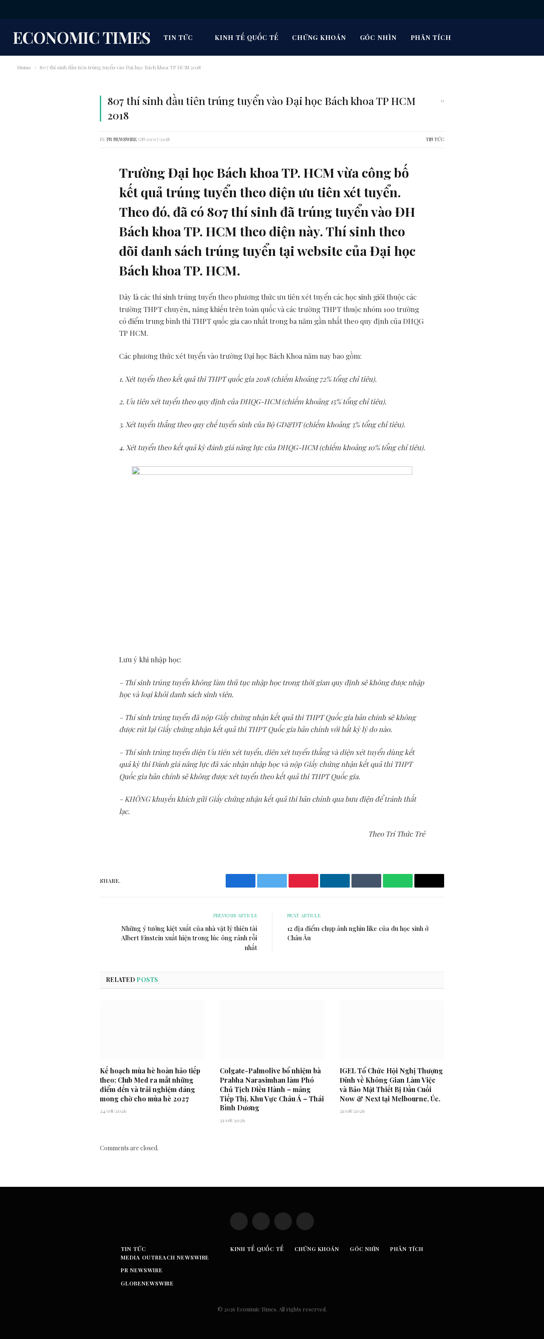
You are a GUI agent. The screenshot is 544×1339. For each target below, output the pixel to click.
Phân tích (431, 37)
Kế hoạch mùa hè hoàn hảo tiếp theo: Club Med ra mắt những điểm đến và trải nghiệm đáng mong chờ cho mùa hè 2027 (150, 1084)
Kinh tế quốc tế (246, 37)
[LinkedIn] (31, 234)
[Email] (31, 277)
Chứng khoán (319, 37)
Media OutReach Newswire (165, 1257)
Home (24, 67)
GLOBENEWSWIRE (147, 1283)
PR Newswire (122, 139)
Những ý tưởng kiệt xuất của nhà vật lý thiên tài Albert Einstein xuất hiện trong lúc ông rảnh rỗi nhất (189, 938)
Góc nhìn (378, 37)
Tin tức (178, 37)
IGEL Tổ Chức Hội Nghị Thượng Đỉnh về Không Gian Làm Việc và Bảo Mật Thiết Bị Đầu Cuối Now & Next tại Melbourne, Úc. (391, 1084)
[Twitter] (31, 212)
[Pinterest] (31, 255)
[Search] (530, 9)
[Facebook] (31, 190)
